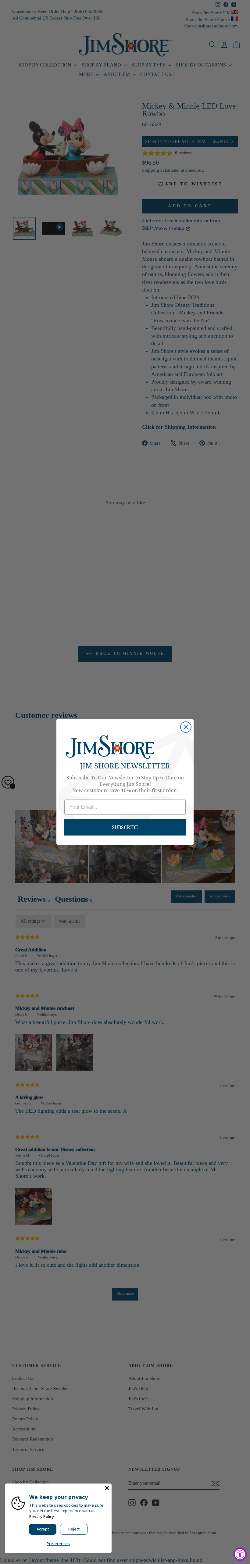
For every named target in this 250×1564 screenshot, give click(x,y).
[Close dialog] (185, 727)
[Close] (107, 1488)
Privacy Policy (41, 1516)
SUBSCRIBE (125, 827)
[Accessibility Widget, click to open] (240, 1554)
